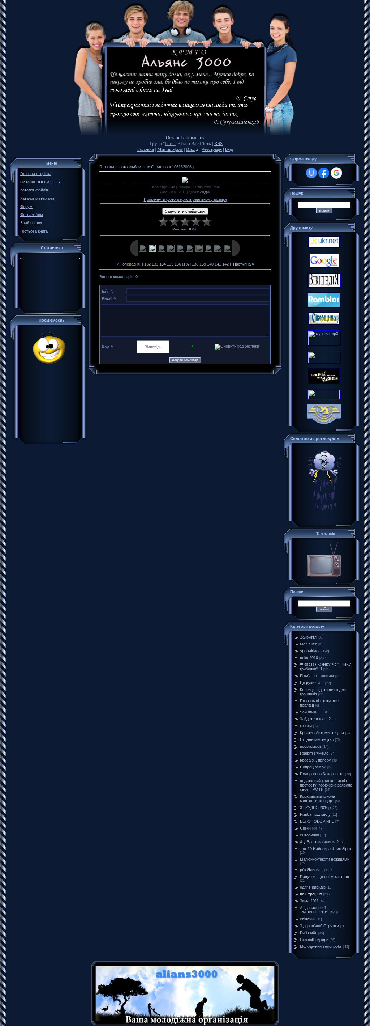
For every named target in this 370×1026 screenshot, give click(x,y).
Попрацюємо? (313, 767)
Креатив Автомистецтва (322, 732)
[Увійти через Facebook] (323, 173)
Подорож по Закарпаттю (322, 774)
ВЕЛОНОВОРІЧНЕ (317, 821)
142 (225, 264)
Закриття (308, 637)
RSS (218, 143)
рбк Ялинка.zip (313, 870)
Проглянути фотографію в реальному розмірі (185, 199)
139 (202, 264)
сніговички (309, 835)
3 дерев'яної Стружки (319, 926)
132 (147, 264)
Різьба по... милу (315, 814)
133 (155, 264)
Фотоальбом (31, 214)
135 (170, 264)
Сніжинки (308, 828)
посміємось (311, 746)
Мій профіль (170, 149)
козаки (306, 726)
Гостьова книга (34, 231)
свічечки (307, 919)
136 (178, 264)
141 (218, 264)
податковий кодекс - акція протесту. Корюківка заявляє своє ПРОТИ (326, 785)
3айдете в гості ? (315, 719)
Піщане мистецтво (317, 739)
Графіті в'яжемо (314, 753)
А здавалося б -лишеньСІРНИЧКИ (317, 910)
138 (195, 264)
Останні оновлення (185, 137)
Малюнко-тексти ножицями (324, 859)
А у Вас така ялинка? (319, 842)
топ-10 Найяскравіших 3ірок (325, 849)
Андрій (205, 192)
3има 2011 (309, 901)
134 (162, 264)
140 (210, 264)
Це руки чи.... (312, 683)
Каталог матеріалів (37, 198)
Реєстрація (212, 149)
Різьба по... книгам (317, 676)
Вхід (229, 149)
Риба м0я (308, 932)
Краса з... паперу (315, 760)
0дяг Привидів (313, 887)
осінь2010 (309, 658)
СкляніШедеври (314, 939)
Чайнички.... (311, 712)
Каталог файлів (34, 190)
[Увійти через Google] (336, 173)
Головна (145, 149)
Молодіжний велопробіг (321, 946)
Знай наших (31, 223)
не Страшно (157, 167)
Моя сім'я (308, 644)
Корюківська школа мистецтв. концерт (317, 798)
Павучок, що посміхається (324, 876)
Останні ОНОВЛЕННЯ (40, 182)
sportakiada (310, 651)
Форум (26, 206)
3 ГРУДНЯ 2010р (315, 807)
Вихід (192, 149)
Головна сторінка (35, 173)
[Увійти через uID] (311, 173)
